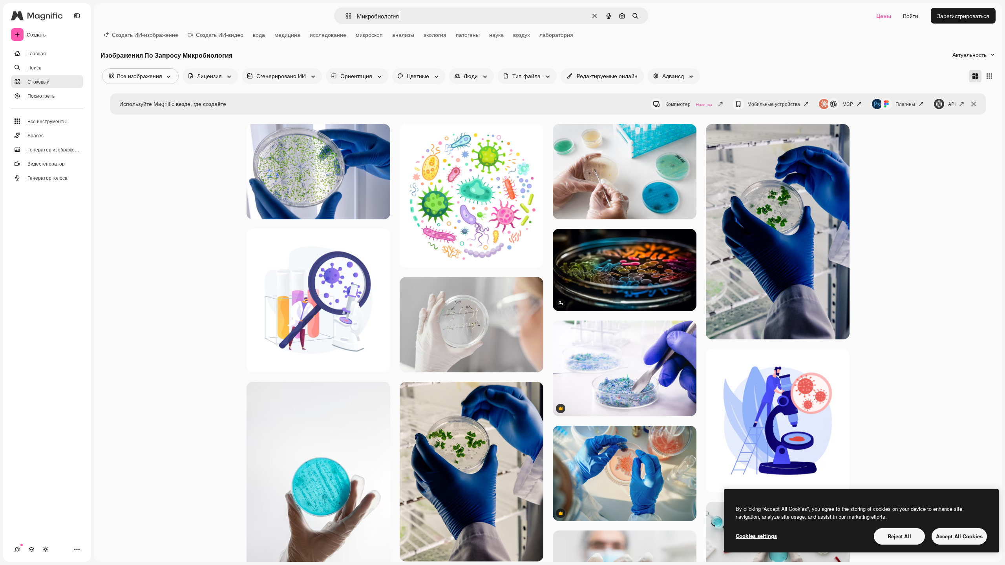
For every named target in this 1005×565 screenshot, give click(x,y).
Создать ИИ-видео (219, 34)
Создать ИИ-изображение (145, 34)
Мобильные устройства (773, 103)
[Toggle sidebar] (77, 15)
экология (435, 34)
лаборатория (556, 34)
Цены (883, 16)
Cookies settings (756, 535)
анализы (403, 34)
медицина (287, 34)
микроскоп (369, 34)
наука (496, 34)
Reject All (899, 536)
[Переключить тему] (45, 549)
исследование (328, 34)
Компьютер (688, 103)
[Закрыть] (973, 104)
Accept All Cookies (959, 536)
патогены (468, 34)
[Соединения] (17, 549)
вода (259, 34)
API (952, 103)
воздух (521, 34)
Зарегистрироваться (963, 16)
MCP (847, 103)
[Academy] (31, 549)
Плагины (905, 103)
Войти (910, 16)
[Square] (989, 76)
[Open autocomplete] (345, 16)
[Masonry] (975, 76)
